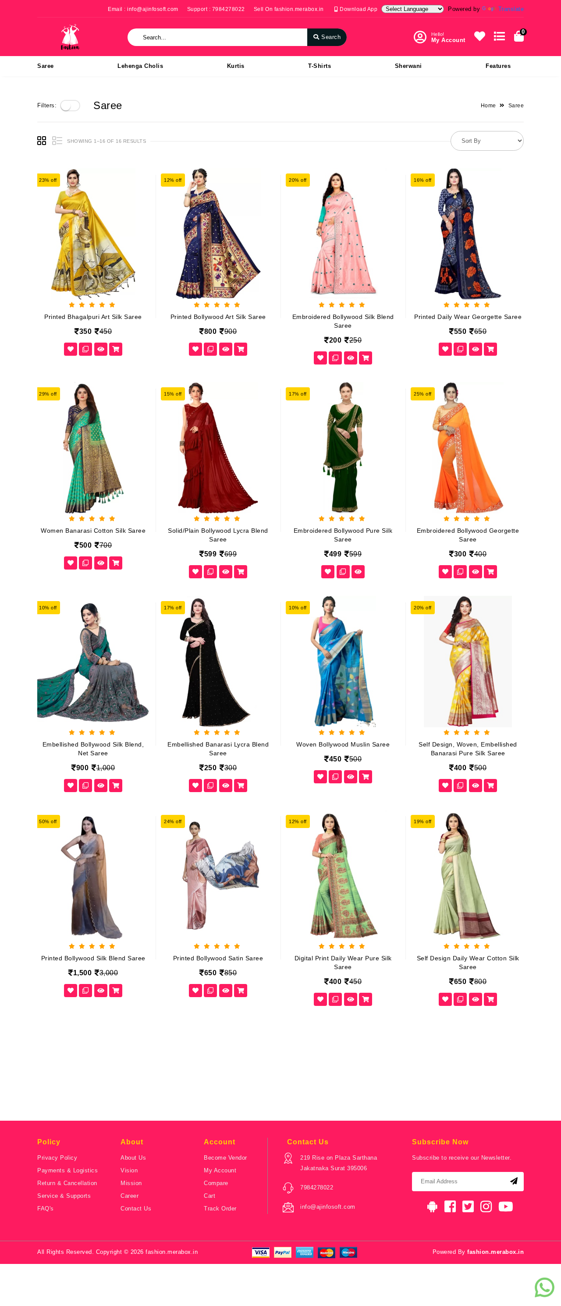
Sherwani (408, 66)
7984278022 (316, 1187)
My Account (220, 1170)
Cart (209, 1196)
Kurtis (236, 66)
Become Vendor (225, 1157)
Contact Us (136, 1208)
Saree (45, 66)
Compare (216, 1183)
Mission (131, 1183)
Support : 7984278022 (216, 9)
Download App (357, 9)
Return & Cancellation (67, 1183)
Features (498, 66)
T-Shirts (319, 66)
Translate (511, 9)
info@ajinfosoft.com (327, 1206)
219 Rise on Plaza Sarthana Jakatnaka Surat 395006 (338, 1163)
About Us (133, 1157)
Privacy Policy (57, 1157)
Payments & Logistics (67, 1170)
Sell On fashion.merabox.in (289, 9)
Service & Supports (64, 1196)
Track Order (220, 1208)
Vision (129, 1170)
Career (129, 1196)
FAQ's (45, 1208)
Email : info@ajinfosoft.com (143, 9)
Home (488, 106)
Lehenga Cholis (140, 66)
